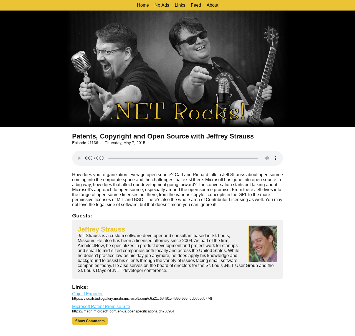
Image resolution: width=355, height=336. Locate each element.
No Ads (161, 5)
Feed (196, 5)
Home (143, 5)
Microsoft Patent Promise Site (101, 306)
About (212, 5)
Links (180, 5)
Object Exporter (87, 293)
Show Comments (90, 321)
